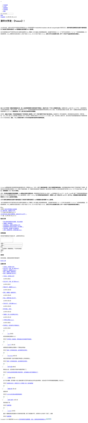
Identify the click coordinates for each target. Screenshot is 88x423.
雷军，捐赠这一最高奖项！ (9, 271)
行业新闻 (3, 17)
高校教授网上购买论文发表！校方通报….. (13, 226)
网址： (2, 247)
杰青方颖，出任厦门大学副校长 (11, 228)
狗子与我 (10, 366)
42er (9, 333)
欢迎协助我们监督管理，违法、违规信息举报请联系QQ (32, 419)
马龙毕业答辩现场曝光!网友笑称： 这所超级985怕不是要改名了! (22, 372)
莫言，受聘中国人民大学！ (9, 273)
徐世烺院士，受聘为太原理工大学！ (12, 225)
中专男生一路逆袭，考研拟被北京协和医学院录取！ (19, 339)
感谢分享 (10, 388)
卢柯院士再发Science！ (8, 320)
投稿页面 (9, 405)
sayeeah (9, 410)
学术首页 (5, 5)
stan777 (9, 344)
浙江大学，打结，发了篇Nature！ (11, 268)
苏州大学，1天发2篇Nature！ (10, 303)
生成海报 (14, 209)
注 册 (4, 260)
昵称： (2, 243)
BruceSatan (10, 355)
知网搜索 (5, 7)
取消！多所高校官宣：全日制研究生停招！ (17, 350)
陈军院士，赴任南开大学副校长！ (11, 325)
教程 (4, 11)
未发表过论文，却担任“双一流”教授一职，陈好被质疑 (20, 383)
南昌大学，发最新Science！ (10, 270)
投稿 (2, 15)
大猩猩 (9, 377)
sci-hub (4, 6)
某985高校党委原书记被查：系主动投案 (13, 221)
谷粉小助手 (10, 399)
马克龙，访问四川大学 (8, 266)
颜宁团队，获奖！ (7, 309)
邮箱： (2, 245)
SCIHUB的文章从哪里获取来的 (14, 394)
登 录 (2, 260)
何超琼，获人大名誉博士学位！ (11, 314)
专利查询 (5, 9)
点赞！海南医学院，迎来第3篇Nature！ (12, 230)
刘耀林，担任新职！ (8, 223)
